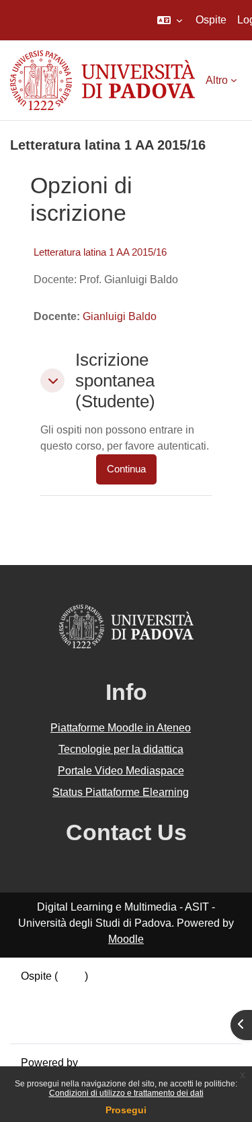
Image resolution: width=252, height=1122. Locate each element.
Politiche (41, 1008)
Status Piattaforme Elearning (120, 792)
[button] (169, 20)
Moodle (126, 939)
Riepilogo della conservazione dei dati (112, 992)
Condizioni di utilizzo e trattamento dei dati (126, 1093)
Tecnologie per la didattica (120, 749)
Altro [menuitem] (217, 80)
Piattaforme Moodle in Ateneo (120, 727)
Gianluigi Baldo (120, 316)
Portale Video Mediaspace (121, 770)
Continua (126, 469)
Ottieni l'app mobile (66, 1024)
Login (71, 976)
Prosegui (126, 1110)
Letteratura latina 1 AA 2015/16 (100, 252)
